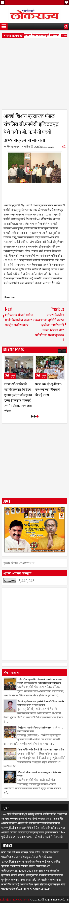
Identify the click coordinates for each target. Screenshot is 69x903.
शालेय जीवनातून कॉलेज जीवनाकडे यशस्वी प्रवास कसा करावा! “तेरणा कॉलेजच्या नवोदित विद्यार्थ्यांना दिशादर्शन (39, 681)
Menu (2, 2)
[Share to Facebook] (22, 359)
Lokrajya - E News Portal (15, 899)
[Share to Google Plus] (30, 359)
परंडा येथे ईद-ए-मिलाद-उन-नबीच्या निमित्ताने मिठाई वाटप (48, 389)
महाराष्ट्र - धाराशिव (20, 146)
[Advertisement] (34, 74)
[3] (37, 416)
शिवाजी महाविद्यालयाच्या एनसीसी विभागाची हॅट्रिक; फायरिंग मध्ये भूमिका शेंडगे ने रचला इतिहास (40, 702)
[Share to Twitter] (26, 359)
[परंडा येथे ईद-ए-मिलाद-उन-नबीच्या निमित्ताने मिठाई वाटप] (50, 367)
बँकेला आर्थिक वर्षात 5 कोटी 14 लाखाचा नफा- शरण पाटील (40, 749)
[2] (34, 416)
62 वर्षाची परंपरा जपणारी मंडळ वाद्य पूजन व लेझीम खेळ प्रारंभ (39, 773)
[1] (32, 416)
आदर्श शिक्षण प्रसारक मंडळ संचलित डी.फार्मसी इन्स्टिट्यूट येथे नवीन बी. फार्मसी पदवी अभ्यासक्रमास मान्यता (31, 127)
